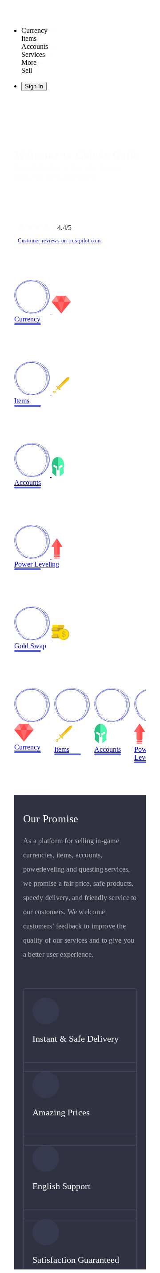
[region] (80, 636)
